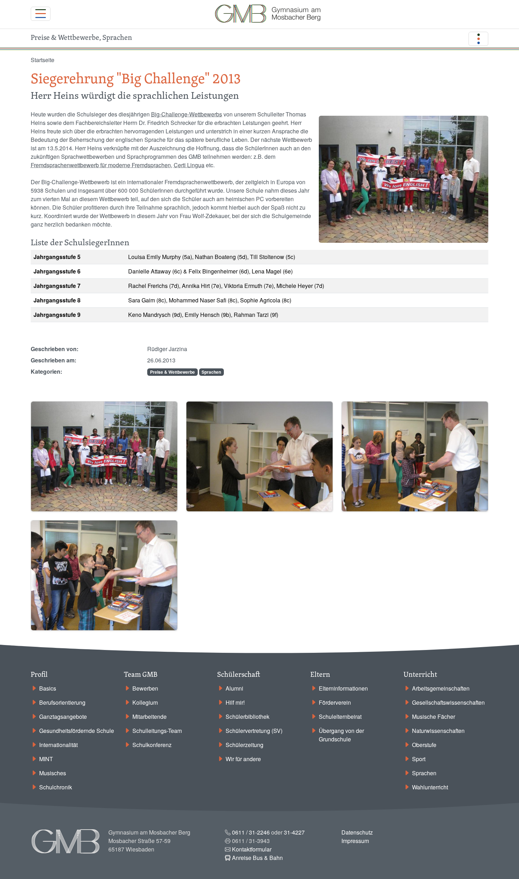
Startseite (42, 60)
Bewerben (145, 688)
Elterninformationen (343, 688)
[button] (104, 456)
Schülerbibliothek (247, 716)
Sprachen (211, 372)
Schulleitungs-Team (157, 731)
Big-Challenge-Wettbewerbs (186, 114)
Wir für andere (243, 759)
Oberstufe (424, 745)
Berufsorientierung (62, 702)
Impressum (355, 841)
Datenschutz (357, 832)
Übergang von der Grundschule (341, 735)
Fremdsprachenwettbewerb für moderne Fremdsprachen (101, 165)
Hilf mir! (235, 702)
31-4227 (294, 832)
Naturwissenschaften (438, 731)
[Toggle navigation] (40, 14)
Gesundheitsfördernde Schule (76, 731)
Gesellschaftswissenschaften (448, 702)
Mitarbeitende (149, 716)
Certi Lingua (189, 165)
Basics (47, 688)
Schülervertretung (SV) (254, 731)
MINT (46, 759)
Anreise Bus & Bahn (257, 858)
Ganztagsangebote (63, 716)
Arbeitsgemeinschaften (441, 688)
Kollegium (145, 702)
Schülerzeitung (244, 745)
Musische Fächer (433, 716)
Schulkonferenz (152, 745)
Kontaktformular (252, 849)
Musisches (52, 773)
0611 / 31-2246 (251, 832)
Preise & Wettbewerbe (172, 372)
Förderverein (335, 702)
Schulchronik (55, 787)
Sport (418, 759)
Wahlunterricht (430, 787)
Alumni (234, 688)
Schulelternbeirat (340, 716)
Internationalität (58, 745)
